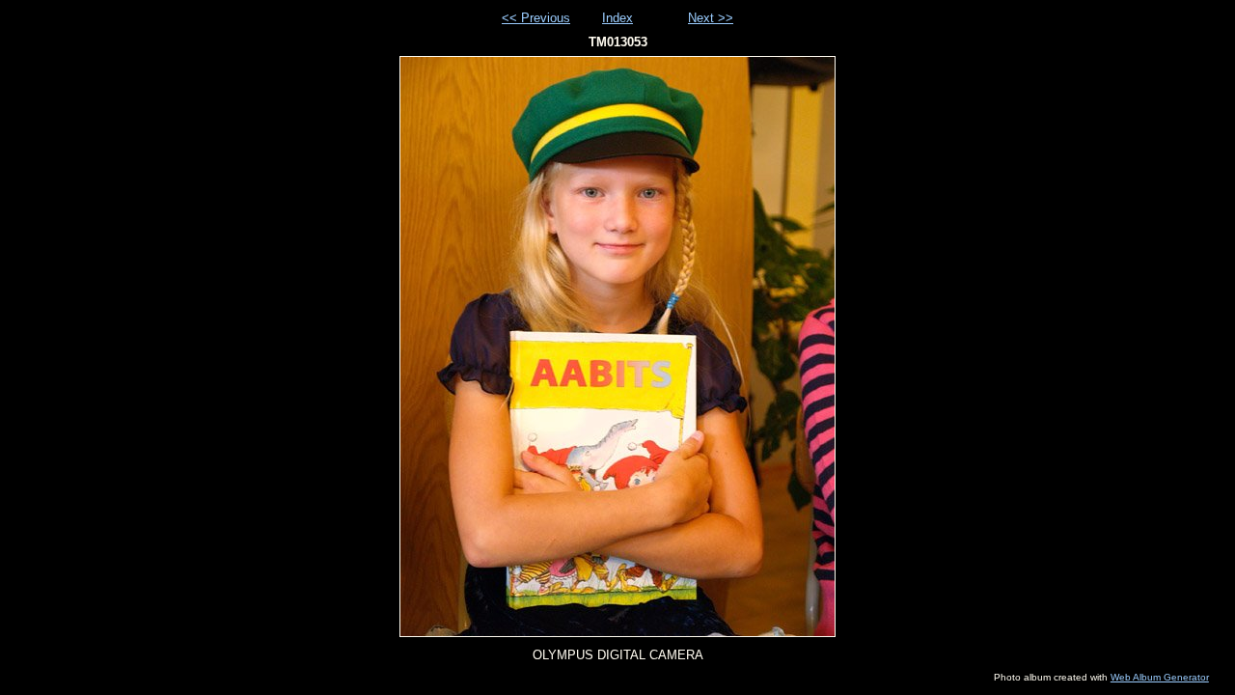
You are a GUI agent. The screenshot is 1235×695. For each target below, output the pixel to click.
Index (617, 18)
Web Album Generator (1160, 677)
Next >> (710, 18)
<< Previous (536, 18)
